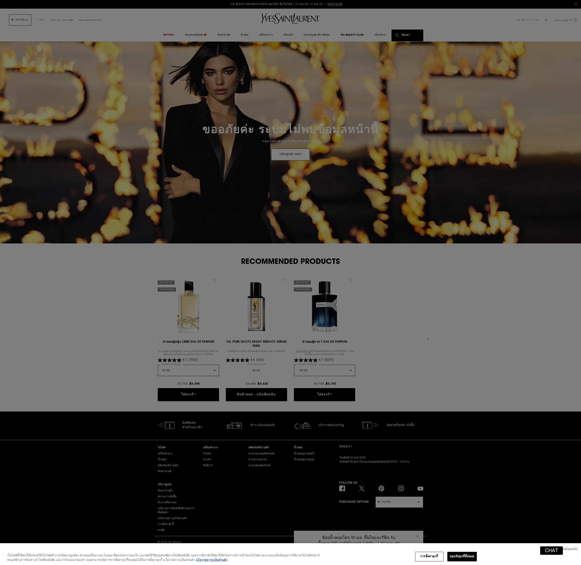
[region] (290, 554)
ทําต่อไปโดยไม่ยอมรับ (565, 549)
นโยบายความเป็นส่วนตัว (211, 560)
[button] (551, 550)
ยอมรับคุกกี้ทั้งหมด (462, 556)
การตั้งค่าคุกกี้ (429, 556)
